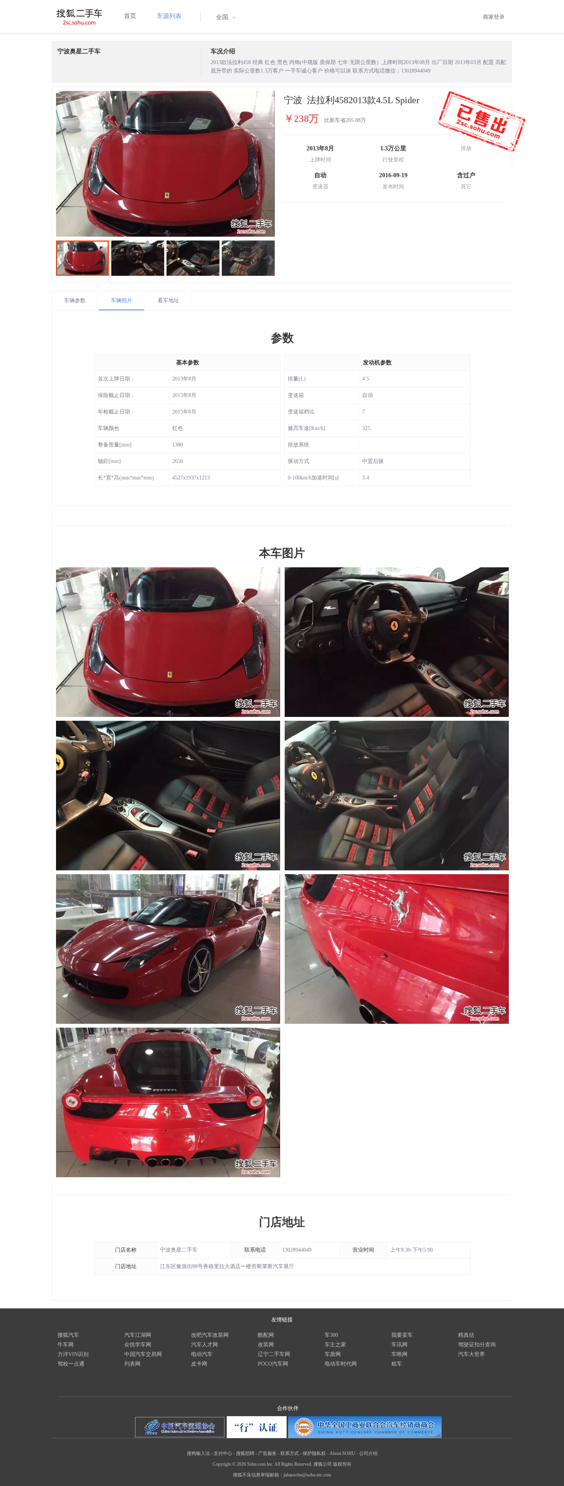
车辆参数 (75, 300)
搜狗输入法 (198, 1453)
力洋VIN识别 (73, 1354)
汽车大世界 (471, 1354)
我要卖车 (402, 1335)
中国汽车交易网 (143, 1354)
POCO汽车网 (273, 1364)
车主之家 (335, 1345)
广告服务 (267, 1453)
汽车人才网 (204, 1345)
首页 (130, 16)
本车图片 (282, 553)
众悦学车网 (137, 1345)
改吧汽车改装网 (210, 1335)
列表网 (132, 1364)
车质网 (333, 1354)
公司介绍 (368, 1453)
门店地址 (282, 1222)
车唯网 (399, 1354)
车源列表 (169, 16)
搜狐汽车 (68, 1335)
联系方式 (289, 1453)
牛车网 (66, 1345)
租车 (396, 1364)
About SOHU (342, 1453)
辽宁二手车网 (274, 1354)
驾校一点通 (71, 1364)
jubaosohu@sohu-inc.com (307, 1475)
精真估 (466, 1335)
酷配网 (266, 1335)
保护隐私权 (314, 1453)
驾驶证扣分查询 (477, 1345)
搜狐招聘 (245, 1453)
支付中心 (223, 1453)
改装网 (266, 1345)
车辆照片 (121, 300)
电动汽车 (202, 1354)
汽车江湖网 (137, 1335)
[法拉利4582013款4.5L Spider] (165, 164)
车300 (331, 1335)
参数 (282, 337)
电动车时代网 (341, 1364)
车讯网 (399, 1345)
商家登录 (494, 17)
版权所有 (342, 1464)
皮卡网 (199, 1364)
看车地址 (168, 300)
